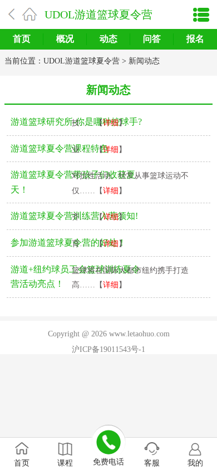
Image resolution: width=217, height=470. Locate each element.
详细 (111, 123)
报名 (195, 38)
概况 (65, 38)
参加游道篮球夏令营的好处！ (68, 242)
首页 (22, 38)
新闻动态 (144, 61)
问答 (152, 38)
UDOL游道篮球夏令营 (98, 14)
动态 (108, 38)
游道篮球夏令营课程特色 (59, 148)
